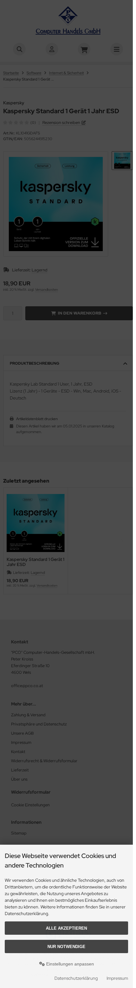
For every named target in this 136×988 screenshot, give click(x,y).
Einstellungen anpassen (69, 963)
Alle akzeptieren (66, 928)
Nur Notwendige (66, 946)
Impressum (117, 978)
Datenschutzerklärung (76, 978)
